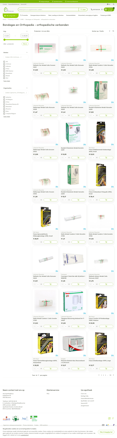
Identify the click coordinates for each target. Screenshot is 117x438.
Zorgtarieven (85, 405)
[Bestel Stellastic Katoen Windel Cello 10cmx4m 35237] (106, 284)
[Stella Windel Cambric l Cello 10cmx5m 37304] (101, 48)
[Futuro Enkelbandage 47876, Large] (101, 343)
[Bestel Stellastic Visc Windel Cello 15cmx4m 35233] (50, 284)
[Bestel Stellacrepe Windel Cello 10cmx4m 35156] (50, 115)
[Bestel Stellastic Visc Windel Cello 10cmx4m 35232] (78, 73)
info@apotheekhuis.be (18, 403)
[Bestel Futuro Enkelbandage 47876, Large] (106, 368)
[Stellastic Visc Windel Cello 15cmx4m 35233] (45, 259)
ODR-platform (44, 425)
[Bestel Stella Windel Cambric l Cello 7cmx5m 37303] (50, 326)
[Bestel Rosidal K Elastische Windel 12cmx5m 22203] (78, 199)
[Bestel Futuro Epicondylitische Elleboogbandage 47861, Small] (50, 242)
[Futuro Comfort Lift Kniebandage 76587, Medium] (101, 301)
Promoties (25, 15)
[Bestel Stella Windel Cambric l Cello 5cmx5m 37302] (106, 242)
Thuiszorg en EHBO (105, 15)
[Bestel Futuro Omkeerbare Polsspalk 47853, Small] (106, 199)
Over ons (83, 393)
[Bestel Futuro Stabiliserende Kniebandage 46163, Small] (106, 157)
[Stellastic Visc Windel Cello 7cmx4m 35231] (45, 48)
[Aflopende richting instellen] (113, 31)
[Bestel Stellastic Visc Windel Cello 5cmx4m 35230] (78, 115)
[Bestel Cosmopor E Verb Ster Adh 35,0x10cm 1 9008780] (78, 284)
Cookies (36, 425)
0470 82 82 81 (13, 401)
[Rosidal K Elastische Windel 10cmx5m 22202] (101, 90)
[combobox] (48, 9)
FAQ (48, 393)
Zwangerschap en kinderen (38, 15)
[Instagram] (109, 418)
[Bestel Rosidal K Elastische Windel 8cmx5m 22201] (78, 157)
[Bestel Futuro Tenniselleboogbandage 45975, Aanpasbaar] (50, 368)
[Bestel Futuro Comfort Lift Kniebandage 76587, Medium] (106, 326)
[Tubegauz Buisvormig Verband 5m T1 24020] (73, 301)
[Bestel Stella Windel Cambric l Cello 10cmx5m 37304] (106, 73)
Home (4, 19)
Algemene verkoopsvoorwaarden (12, 425)
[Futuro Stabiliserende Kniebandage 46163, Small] (101, 132)
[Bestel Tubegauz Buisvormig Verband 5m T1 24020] (78, 326)
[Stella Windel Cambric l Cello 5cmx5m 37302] (101, 217)
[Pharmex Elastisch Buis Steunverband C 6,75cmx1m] (73, 343)
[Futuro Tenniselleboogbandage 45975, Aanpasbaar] (45, 343)
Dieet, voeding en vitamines (55, 15)
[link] (99, 375)
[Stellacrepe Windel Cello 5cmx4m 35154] (45, 132)
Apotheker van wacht (87, 401)
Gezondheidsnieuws (13, 4)
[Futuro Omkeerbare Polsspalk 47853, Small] (101, 175)
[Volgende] (113, 375)
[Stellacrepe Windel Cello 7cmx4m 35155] (45, 175)
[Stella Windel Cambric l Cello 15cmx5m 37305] (73, 217)
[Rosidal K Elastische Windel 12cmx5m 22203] (73, 175)
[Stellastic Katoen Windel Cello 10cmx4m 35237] (101, 259)
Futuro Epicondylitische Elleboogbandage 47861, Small (43, 235)
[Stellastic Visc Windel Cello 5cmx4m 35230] (73, 90)
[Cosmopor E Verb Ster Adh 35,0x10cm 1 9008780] (73, 259)
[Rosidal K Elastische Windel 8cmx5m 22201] (73, 132)
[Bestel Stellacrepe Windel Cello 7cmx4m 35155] (50, 199)
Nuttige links (84, 396)
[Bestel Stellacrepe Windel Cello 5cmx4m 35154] (50, 157)
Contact (5, 4)
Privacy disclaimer (28, 425)
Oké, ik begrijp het (106, 432)
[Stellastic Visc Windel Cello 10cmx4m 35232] (73, 48)
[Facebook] (113, 418)
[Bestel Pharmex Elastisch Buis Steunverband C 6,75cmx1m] (78, 368)
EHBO (22, 19)
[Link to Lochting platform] (114, 425)
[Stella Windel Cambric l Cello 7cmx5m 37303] (45, 301)
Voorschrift (23, 4)
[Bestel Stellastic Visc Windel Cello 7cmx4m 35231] (50, 73)
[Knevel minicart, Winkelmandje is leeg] (105, 9)
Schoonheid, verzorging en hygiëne (88, 15)
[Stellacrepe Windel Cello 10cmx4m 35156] (45, 90)
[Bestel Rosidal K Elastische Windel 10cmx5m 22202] (106, 115)
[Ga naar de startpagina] (8, 9)
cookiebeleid (25, 435)
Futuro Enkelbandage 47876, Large (100, 360)
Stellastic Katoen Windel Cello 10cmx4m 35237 (98, 277)
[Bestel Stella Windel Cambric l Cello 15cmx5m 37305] (78, 242)
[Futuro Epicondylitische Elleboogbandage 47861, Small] (45, 217)
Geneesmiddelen (71, 15)
